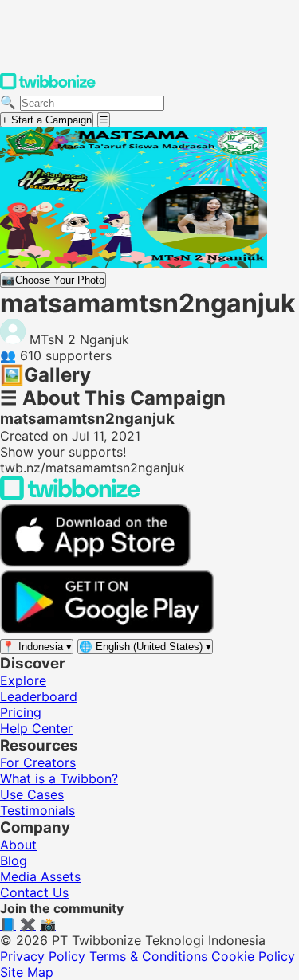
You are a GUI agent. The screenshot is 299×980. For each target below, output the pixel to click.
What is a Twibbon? (59, 778)
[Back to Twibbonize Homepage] (70, 496)
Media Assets (40, 876)
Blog (13, 860)
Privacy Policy (42, 956)
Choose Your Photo (53, 280)
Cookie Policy (253, 956)
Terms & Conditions (148, 956)
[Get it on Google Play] (107, 629)
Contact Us (34, 892)
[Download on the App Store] (95, 562)
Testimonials (37, 810)
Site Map (26, 972)
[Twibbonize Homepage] (48, 86)
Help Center (36, 728)
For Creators (38, 762)
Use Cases (32, 794)
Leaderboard (38, 696)
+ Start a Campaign (47, 120)
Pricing (20, 712)
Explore (23, 680)
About (18, 845)
